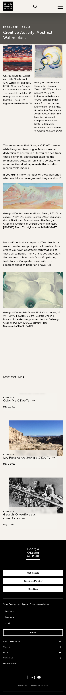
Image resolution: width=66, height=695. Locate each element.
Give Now (33, 589)
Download (12, 376)
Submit (33, 632)
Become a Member (33, 581)
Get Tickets (33, 573)
